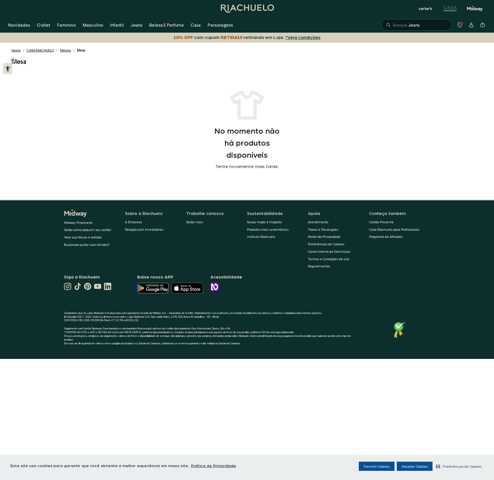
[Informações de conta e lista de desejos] (471, 25)
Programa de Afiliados (386, 236)
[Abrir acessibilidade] (7, 68)
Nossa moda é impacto (264, 222)
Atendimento (318, 222)
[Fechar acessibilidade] (13, 60)
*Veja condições (302, 37)
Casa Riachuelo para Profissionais (394, 229)
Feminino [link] (66, 24)
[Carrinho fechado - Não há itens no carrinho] (482, 25)
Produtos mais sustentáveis (267, 229)
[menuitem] (19, 25)
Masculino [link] (93, 24)
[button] (459, 466)
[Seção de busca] (416, 25)
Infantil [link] (117, 24)
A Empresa (133, 222)
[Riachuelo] (247, 8)
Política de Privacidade (213, 465)
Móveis (65, 50)
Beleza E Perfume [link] (166, 24)
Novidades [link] (19, 24)
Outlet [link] (43, 24)
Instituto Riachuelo (261, 236)
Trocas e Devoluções (323, 229)
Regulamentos (319, 266)
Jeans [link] (136, 24)
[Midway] (474, 8)
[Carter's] (425, 8)
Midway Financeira (78, 222)
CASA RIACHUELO (40, 50)
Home (16, 50)
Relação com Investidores (144, 229)
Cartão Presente (381, 222)
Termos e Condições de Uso (328, 259)
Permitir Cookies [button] (377, 466)
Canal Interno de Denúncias (329, 251)
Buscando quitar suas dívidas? (87, 244)
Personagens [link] (220, 24)
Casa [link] (196, 24)
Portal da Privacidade (324, 236)
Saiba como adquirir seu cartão (87, 230)
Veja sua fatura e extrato (82, 237)
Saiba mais (194, 222)
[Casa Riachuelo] (450, 8)
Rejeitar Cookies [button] (415, 466)
